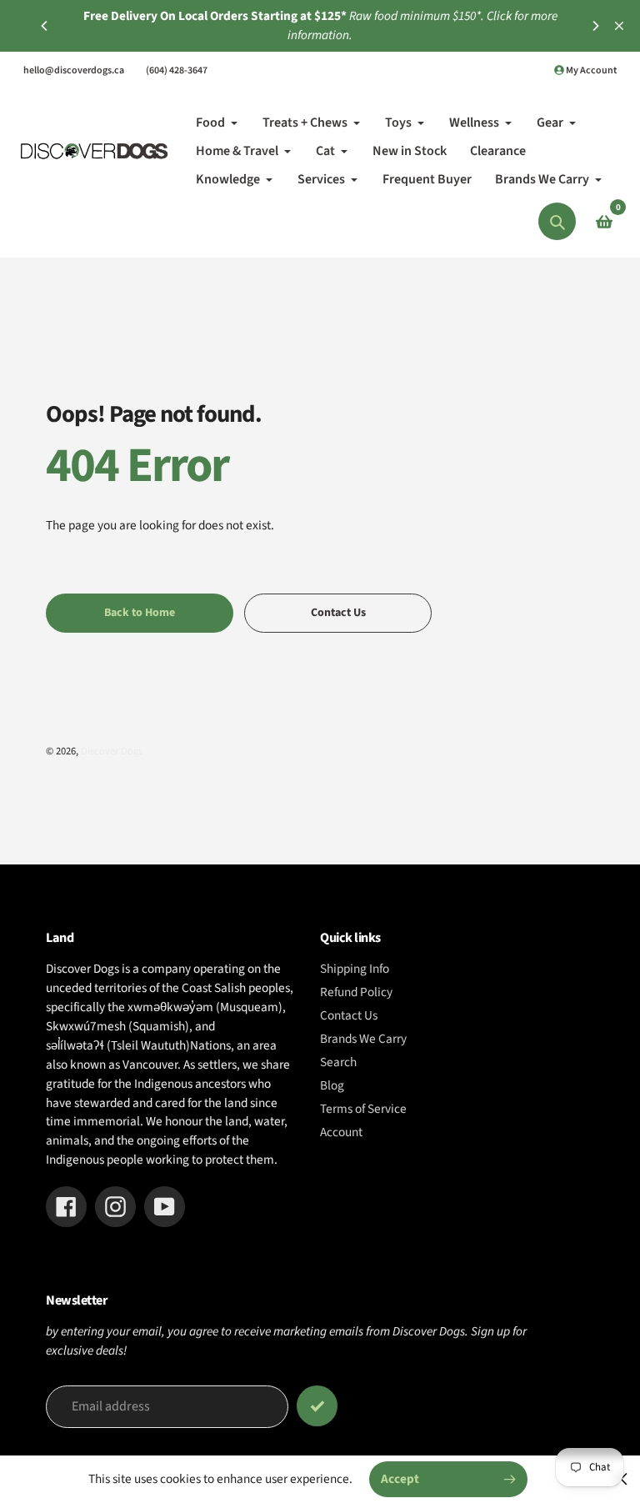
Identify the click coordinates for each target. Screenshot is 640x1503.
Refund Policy (356, 992)
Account (341, 1132)
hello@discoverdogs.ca (73, 70)
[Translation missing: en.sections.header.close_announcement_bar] (619, 26)
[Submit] (317, 1405)
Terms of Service (363, 1109)
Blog (332, 1085)
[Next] (595, 26)
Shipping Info (354, 968)
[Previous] (45, 26)
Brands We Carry (363, 1039)
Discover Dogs (111, 751)
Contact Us (349, 1015)
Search (338, 1062)
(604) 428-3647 (177, 70)
